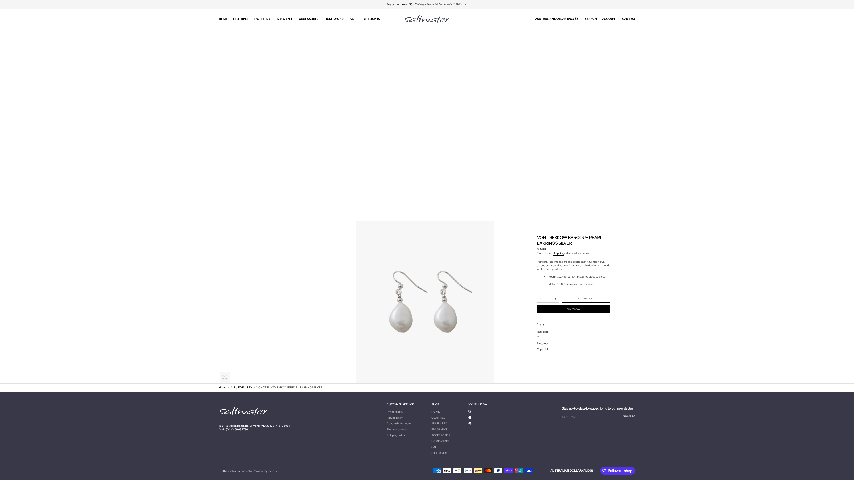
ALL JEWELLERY (241, 387)
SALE (434, 447)
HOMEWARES (440, 441)
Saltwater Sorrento (240, 471)
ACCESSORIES (440, 435)
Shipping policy (396, 435)
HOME (435, 411)
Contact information (399, 423)
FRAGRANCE (439, 429)
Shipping (558, 253)
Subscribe (629, 416)
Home (222, 387)
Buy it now (573, 309)
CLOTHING (438, 417)
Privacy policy (395, 411)
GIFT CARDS (439, 453)
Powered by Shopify (265, 471)
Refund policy (395, 417)
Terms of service (396, 429)
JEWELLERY (439, 423)
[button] (556, 18)
